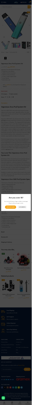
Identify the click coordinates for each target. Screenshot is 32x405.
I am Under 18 (22, 207)
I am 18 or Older (11, 207)
